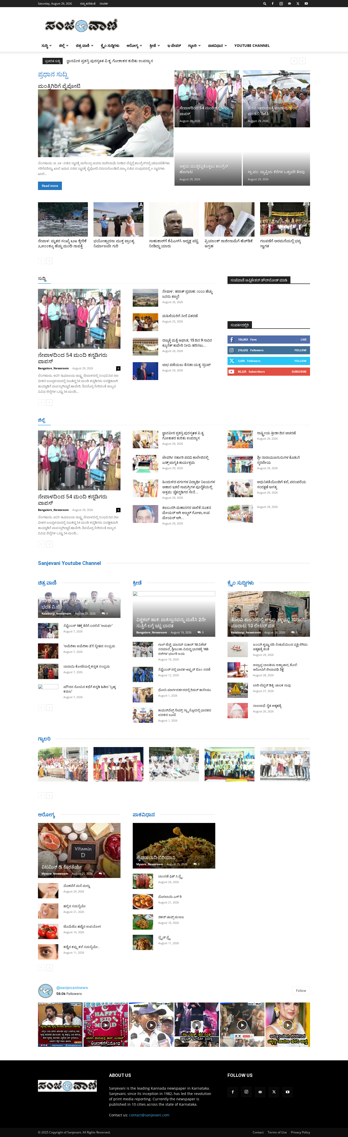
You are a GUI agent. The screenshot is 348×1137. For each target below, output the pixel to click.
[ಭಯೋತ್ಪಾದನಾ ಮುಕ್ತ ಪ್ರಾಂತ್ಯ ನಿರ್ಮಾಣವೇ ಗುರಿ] (118, 219)
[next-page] (49, 261)
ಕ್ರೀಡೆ (153, 45)
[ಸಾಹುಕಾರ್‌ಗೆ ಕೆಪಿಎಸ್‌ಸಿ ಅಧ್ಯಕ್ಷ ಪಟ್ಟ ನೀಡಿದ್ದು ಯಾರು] (174, 219)
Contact (258, 1132)
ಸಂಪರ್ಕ (104, 3)
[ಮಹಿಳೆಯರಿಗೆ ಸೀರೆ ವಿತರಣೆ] (145, 322)
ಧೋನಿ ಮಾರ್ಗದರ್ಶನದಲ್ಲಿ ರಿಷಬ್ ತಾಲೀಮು (184, 690)
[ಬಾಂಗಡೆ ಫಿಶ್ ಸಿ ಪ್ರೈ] (143, 881)
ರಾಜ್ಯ (190, 279)
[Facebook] (272, 3)
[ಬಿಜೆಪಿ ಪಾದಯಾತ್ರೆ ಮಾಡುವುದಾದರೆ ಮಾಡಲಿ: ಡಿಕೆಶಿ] (276, 98)
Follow (300, 350)
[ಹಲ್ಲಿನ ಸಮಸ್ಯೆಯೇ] (48, 911)
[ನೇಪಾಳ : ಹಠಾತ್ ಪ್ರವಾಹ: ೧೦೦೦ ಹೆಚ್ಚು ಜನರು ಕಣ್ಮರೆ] (145, 298)
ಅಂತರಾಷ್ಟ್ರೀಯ (153, 279)
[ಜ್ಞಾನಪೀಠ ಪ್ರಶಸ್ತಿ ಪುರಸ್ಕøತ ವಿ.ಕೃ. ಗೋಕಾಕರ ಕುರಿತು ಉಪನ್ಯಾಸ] (145, 439)
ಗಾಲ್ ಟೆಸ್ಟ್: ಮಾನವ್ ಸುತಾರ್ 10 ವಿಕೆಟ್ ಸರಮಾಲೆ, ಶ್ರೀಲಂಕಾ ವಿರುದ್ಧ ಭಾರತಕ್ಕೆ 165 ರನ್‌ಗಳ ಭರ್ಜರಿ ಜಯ (183, 649)
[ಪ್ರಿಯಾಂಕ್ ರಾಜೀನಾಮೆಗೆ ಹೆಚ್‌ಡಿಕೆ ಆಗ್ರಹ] (230, 219)
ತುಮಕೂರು (210, 420)
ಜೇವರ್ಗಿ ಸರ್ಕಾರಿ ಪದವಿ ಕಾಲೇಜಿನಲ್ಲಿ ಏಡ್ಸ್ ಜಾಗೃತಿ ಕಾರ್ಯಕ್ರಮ (109, 61)
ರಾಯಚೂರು (151, 420)
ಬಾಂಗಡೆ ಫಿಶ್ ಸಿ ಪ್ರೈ (170, 876)
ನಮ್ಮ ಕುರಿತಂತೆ (88, 3)
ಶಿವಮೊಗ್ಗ (228, 420)
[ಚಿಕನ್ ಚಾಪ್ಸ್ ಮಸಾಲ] (143, 922)
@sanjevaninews (72, 987)
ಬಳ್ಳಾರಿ (134, 420)
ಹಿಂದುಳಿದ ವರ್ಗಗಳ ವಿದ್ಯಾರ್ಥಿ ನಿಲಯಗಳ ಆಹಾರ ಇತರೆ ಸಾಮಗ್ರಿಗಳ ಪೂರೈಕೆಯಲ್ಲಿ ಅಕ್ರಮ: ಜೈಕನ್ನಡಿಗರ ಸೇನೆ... (188, 487)
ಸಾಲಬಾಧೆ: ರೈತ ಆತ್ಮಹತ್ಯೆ (267, 706)
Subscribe (299, 371)
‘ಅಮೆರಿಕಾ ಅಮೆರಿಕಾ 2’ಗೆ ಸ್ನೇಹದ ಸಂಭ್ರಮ (89, 646)
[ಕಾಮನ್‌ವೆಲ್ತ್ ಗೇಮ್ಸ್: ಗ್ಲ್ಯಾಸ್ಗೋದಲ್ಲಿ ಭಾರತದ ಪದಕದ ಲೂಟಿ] (143, 715)
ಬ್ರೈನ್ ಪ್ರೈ (164, 937)
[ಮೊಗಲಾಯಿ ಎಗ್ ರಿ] (143, 901)
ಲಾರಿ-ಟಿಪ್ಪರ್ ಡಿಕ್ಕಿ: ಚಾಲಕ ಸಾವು (272, 685)
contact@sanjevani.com (149, 1115)
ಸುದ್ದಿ (42, 278)
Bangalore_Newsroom (53, 368)
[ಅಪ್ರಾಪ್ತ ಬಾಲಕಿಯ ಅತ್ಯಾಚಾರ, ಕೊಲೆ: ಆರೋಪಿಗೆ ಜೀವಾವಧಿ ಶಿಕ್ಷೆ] (237, 670)
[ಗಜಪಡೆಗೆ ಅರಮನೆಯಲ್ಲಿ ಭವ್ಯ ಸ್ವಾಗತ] (285, 219)
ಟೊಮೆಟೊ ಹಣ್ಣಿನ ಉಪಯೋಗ (82, 926)
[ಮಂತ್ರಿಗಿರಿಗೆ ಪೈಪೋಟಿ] (105, 123)
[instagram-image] (60, 1025)
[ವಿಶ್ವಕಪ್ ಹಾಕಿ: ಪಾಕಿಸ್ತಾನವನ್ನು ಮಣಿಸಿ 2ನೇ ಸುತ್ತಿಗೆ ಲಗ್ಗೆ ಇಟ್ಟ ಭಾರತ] (174, 614)
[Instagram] (281, 3)
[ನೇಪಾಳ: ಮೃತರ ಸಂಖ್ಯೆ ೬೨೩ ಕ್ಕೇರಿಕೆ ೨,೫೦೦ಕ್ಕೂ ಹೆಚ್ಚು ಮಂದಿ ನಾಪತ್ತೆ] (63, 219)
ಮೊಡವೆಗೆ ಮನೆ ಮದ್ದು (76, 886)
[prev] (294, 61)
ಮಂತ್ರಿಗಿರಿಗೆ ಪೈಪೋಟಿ (59, 86)
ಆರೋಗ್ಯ (132, 45)
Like (303, 339)
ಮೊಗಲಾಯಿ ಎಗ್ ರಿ (170, 897)
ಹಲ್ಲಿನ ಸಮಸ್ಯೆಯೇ (74, 906)
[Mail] (289, 3)
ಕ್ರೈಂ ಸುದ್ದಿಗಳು (110, 45)
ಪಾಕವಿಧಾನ (215, 45)
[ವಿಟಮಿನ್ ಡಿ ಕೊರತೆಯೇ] (79, 850)
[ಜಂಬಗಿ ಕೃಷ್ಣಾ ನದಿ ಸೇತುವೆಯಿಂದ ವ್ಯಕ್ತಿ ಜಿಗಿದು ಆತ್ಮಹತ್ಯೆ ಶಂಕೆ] (237, 649)
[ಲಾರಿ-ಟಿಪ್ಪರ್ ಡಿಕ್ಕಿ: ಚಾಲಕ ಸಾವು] (237, 690)
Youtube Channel (252, 45)
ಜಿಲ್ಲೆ (61, 45)
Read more (50, 186)
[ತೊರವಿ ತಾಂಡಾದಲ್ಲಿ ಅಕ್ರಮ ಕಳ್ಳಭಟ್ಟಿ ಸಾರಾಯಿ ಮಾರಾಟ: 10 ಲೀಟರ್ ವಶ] (268, 614)
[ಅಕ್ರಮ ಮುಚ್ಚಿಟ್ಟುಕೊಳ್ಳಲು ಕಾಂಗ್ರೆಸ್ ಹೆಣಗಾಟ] (208, 156)
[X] (298, 3)
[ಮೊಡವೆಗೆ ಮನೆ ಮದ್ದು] (48, 890)
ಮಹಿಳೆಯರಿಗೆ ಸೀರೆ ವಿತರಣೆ (180, 316)
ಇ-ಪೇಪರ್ (174, 45)
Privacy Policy (300, 1132)
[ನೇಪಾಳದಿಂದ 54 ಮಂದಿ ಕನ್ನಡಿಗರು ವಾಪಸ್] (208, 98)
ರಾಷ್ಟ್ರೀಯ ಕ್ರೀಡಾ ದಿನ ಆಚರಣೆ (276, 433)
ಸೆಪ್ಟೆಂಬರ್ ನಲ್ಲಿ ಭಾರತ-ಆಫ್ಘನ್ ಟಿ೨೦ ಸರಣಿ (184, 669)
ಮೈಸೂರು (171, 420)
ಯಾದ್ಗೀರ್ (267, 420)
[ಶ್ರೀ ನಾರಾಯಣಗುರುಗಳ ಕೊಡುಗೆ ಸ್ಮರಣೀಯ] (240, 464)
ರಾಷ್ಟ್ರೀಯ (175, 279)
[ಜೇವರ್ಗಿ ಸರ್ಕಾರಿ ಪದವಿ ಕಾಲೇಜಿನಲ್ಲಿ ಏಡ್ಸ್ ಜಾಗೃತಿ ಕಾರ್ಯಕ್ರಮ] (145, 464)
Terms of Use (277, 1132)
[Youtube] (306, 3)
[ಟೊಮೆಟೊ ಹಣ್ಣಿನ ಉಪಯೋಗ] (48, 931)
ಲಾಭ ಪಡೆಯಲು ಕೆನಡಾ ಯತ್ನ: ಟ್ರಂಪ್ (186, 365)
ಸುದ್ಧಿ (45, 45)
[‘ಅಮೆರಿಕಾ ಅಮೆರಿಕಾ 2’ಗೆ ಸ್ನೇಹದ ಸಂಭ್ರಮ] (48, 651)
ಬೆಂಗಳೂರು (63, 420)
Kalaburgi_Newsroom (56, 613)
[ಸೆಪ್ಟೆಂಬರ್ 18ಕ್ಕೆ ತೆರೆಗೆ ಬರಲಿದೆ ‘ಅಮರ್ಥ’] (48, 630)
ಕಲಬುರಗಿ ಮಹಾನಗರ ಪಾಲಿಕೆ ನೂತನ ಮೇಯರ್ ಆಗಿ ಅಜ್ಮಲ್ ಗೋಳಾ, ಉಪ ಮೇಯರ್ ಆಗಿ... (186, 513)
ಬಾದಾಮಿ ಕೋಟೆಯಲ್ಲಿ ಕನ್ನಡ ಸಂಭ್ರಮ (86, 666)
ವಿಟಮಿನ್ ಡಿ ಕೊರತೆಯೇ (62, 867)
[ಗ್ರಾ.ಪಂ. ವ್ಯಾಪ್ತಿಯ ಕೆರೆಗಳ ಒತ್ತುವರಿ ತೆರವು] (276, 156)
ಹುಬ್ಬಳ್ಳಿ (101, 420)
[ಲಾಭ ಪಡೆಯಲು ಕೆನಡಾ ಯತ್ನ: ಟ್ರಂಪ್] (145, 371)
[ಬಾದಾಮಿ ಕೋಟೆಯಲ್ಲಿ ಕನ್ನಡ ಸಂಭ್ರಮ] (48, 671)
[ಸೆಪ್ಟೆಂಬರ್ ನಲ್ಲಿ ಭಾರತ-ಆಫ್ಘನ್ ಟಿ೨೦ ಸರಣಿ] (143, 674)
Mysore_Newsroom (55, 873)
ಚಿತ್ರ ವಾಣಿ (82, 45)
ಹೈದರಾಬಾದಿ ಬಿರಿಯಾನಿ (155, 857)
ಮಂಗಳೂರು (83, 420)
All (136, 279)
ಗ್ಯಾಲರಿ (192, 45)
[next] (302, 61)
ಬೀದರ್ (283, 420)
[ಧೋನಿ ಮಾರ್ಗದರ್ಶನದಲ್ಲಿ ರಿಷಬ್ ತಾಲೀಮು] (143, 694)
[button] (265, 3)
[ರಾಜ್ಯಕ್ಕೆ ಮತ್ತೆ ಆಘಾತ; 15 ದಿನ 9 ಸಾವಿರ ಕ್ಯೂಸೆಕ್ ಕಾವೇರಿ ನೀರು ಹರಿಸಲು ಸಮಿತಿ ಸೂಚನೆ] (145, 347)
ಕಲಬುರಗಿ (118, 420)
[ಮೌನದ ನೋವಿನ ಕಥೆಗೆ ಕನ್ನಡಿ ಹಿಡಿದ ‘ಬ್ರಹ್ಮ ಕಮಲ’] (48, 691)
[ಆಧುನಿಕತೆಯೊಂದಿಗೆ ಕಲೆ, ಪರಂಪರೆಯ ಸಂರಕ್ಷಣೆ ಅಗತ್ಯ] (240, 488)
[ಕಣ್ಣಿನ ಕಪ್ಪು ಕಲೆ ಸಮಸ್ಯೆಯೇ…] (48, 951)
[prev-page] (41, 261)
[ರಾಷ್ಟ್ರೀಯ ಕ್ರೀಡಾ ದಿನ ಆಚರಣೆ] (240, 439)
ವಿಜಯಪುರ (247, 420)
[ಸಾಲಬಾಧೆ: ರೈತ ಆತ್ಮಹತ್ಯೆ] (237, 710)
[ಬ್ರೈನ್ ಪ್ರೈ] (143, 942)
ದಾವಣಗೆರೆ (190, 420)
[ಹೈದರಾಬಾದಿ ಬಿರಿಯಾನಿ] (174, 846)
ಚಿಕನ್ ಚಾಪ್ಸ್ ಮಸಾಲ (171, 917)
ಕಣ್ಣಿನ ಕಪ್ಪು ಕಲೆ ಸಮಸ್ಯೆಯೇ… (81, 947)
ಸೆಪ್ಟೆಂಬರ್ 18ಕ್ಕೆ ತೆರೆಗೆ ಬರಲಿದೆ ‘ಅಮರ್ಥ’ (88, 626)
